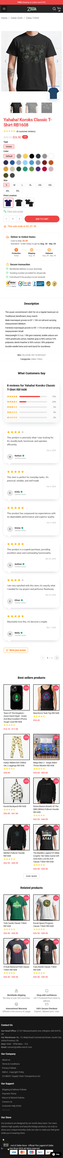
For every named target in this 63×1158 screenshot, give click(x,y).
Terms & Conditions (11, 1064)
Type (6, 142)
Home (4, 18)
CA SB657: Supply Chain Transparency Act (21, 1076)
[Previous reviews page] (42, 658)
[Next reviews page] (56, 658)
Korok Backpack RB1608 (15, 806)
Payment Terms (9, 1093)
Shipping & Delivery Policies (14, 1089)
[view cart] (59, 8)
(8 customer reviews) (25, 131)
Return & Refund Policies (13, 1098)
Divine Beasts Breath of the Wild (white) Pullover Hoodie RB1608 (46, 809)
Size (5, 180)
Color (6, 151)
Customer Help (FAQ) (11, 1106)
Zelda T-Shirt (32, 18)
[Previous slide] (6, 61)
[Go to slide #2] (31, 108)
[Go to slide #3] (47, 108)
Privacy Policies (9, 1068)
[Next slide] (57, 61)
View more (31, 876)
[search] (54, 8)
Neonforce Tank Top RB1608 (46, 713)
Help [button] (57, 1154)
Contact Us (7, 1102)
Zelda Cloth (17, 18)
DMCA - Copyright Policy (13, 1072)
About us (6, 1060)
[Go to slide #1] (16, 108)
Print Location (10, 195)
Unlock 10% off (5, 1145)
